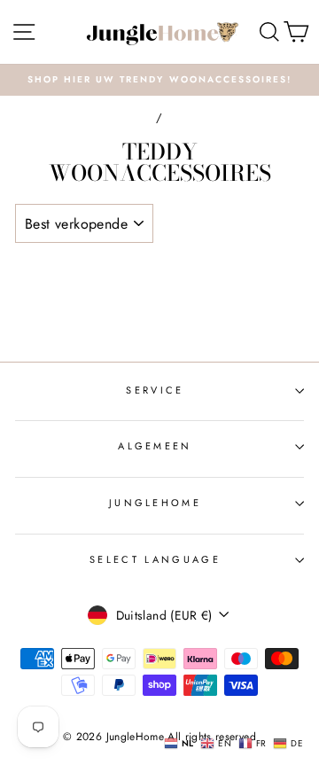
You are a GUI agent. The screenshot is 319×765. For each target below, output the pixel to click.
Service (154, 390)
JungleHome (155, 503)
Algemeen (155, 446)
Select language (155, 559)
